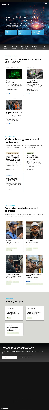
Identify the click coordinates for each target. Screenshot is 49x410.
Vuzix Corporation (23, 409)
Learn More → (9, 93)
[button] (46, 4)
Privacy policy (29, 409)
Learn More (10, 169)
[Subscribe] (34, 401)
